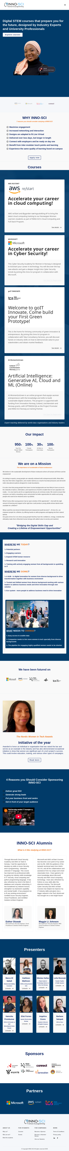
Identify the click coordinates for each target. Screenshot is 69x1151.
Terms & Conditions (58, 1131)
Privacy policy (57, 1134)
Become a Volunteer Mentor (40, 1135)
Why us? (5, 1131)
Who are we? (6, 1134)
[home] (14, 5)
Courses (20, 1131)
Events (20, 1134)
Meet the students (8, 1137)
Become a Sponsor (40, 1131)
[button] (65, 5)
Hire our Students (40, 1139)
